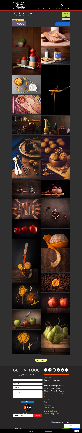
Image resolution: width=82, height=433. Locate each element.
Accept (77, 431)
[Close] (80, 431)
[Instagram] (50, 370)
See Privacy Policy (48, 431)
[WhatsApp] (66, 370)
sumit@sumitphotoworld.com (29, 376)
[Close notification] (79, 425)
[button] (68, 5)
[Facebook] (45, 370)
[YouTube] (54, 370)
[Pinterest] (62, 370)
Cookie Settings (70, 431)
